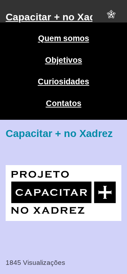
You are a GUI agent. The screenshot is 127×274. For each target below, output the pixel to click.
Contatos (63, 103)
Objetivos (63, 60)
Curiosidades (63, 81)
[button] (111, 17)
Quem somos (63, 38)
